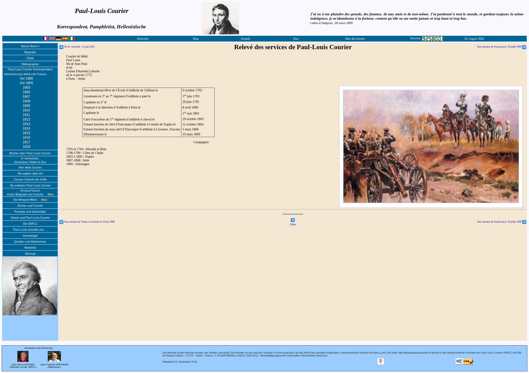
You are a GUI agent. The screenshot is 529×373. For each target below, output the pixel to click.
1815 (26, 133)
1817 (26, 142)
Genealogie (30, 235)
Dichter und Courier (30, 205)
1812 (26, 119)
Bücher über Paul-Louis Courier (30, 153)
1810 (26, 110)
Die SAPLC (30, 223)
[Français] (45, 39)
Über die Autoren (355, 38)
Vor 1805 (26, 83)
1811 (26, 115)
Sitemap (30, 253)
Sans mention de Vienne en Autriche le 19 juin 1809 (89, 221)
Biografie (30, 52)
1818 (26, 146)
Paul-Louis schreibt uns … (30, 229)
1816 (26, 137)
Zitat (295, 38)
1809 (26, 105)
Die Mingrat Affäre (30, 199)
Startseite (142, 38)
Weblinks (30, 247)
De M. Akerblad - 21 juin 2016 (78, 46)
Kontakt (245, 38)
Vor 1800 (26, 78)
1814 (26, 128)
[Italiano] (72, 39)
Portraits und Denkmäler (30, 211)
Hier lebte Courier (30, 167)
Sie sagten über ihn (30, 173)
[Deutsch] (58, 39)
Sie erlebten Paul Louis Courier (30, 185)
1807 (26, 96)
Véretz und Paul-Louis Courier (30, 217)
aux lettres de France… (26, 74)
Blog (195, 38)
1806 (26, 92)
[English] (52, 39)
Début (293, 224)
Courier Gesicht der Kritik (30, 179)
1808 (26, 101)
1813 (26, 124)
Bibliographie (30, 64)
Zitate (30, 58)
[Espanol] (65, 39)
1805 (26, 87)
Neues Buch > (30, 46)
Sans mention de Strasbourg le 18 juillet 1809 (499, 46)
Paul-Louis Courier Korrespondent (30, 69)
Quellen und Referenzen (30, 241)
